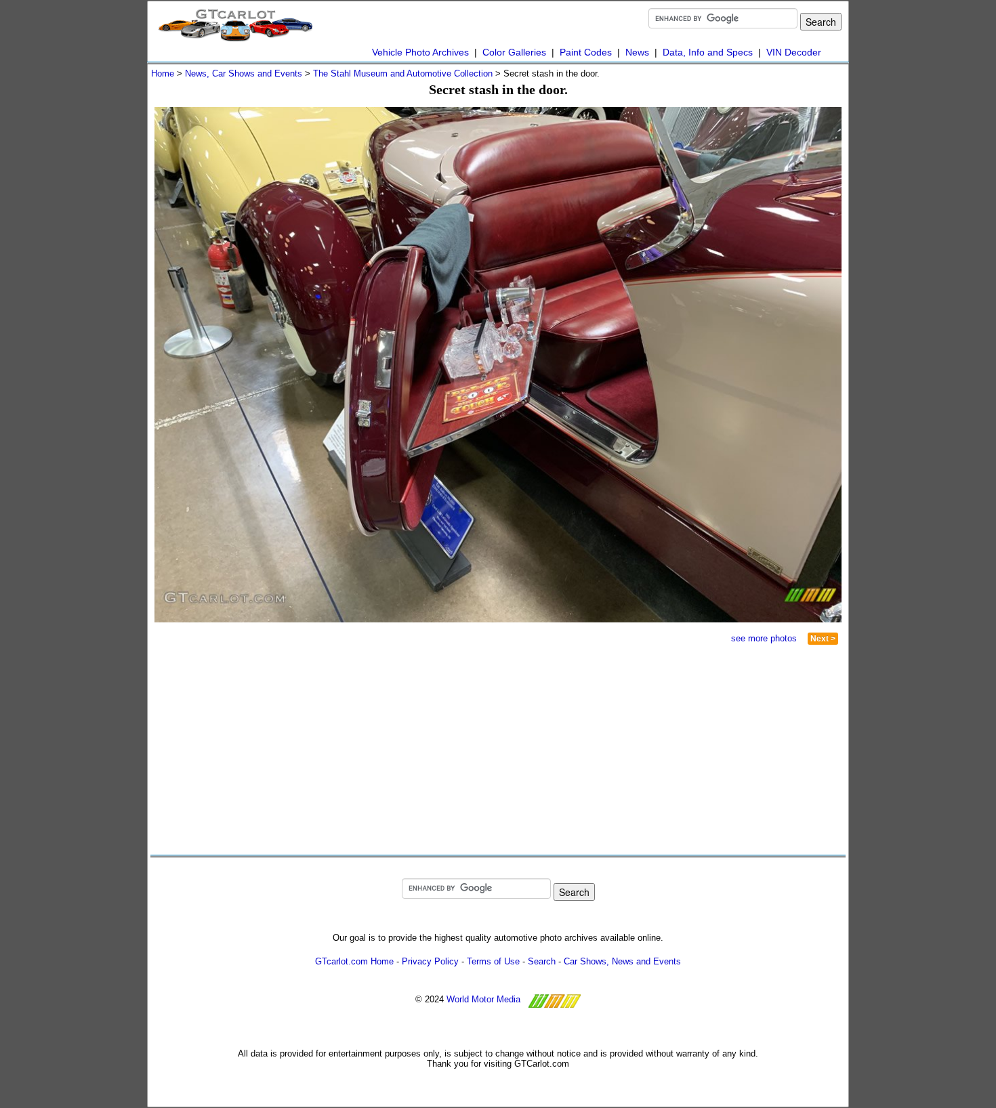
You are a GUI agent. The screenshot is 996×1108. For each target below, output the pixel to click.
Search (542, 961)
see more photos (764, 638)
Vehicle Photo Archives (420, 52)
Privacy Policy (430, 961)
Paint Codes (586, 52)
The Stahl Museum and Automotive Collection (403, 73)
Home (162, 73)
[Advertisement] (330, 749)
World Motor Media (483, 999)
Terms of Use (493, 961)
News (637, 52)
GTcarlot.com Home (354, 961)
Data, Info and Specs (708, 52)
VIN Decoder (793, 52)
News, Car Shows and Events (243, 73)
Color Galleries (514, 52)
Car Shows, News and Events (622, 961)
